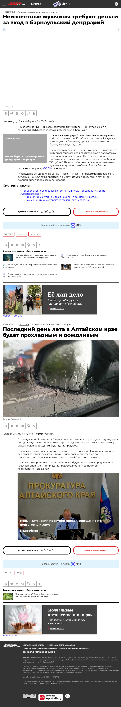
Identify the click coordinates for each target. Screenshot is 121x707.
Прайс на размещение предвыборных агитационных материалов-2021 (56, 649)
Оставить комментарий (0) (96, 212)
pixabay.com (8, 106)
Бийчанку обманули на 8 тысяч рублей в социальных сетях (60, 197)
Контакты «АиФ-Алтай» (33, 645)
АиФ (19, 419)
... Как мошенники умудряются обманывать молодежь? (57, 200)
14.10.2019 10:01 (9, 12)
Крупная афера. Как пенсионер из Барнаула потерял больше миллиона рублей (35, 256)
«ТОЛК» (47, 168)
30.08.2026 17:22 (10, 324)
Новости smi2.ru (12, 315)
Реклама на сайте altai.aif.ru (61, 645)
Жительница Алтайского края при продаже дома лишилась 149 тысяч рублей (93, 266)
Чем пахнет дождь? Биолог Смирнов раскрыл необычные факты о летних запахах (36, 595)
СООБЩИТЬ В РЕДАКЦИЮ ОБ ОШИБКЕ (39, 652)
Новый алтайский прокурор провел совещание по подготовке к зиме (60, 522)
